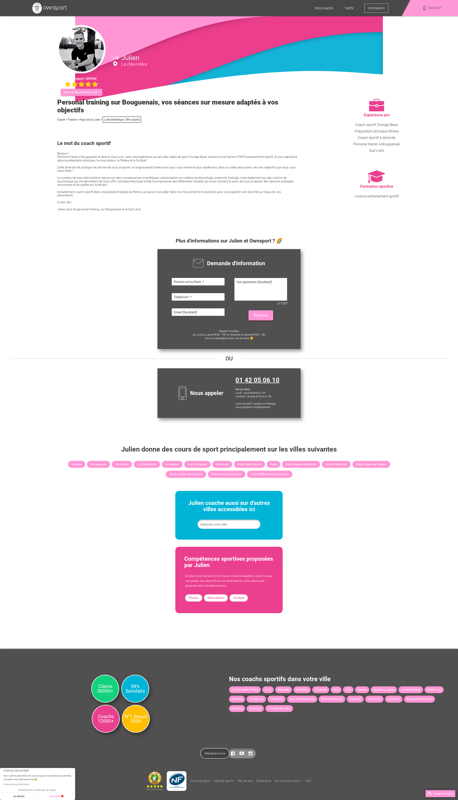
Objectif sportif (224, 781)
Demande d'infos (443, 793)
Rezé (273, 464)
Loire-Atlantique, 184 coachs (122, 119)
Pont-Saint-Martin (249, 464)
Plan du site (245, 781)
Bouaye (77, 464)
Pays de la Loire (90, 119)
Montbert (222, 464)
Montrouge (434, 689)
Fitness (194, 598)
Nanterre (237, 708)
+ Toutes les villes (279, 708)
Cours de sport (200, 781)
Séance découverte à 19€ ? (81, 92)
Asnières (237, 699)
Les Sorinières (197, 464)
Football (238, 598)
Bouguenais (98, 464)
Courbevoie (256, 699)
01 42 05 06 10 (257, 380)
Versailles (394, 699)
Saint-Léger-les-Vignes (371, 464)
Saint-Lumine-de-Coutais (186, 474)
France (72, 119)
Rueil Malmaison (332, 699)
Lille (348, 689)
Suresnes (355, 699)
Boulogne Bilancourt (419, 699)
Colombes (276, 699)
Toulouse (321, 689)
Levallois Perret (410, 689)
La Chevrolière (147, 464)
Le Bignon (172, 464)
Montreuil (255, 708)
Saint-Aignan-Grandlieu (301, 464)
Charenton (374, 699)
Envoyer (261, 315)
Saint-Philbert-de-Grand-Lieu (270, 474)
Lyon (268, 689)
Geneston (121, 464)
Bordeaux (302, 689)
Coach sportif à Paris (245, 689)
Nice (336, 689)
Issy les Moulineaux (302, 699)
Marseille (283, 689)
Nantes (362, 689)
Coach (61, 119)
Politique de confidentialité (16, 784)
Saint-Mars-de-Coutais (226, 474)
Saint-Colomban (336, 464)
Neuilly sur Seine (383, 689)
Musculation (216, 598)
